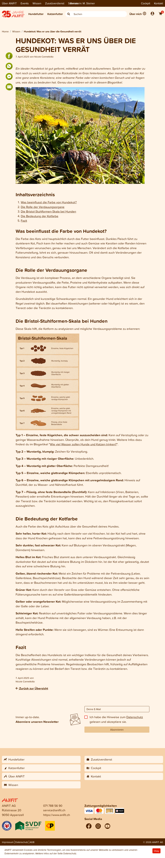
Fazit (24, 220)
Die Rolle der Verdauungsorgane (42, 207)
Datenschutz (134, 717)
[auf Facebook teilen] (9, 55)
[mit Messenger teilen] (9, 76)
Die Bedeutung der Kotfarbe (39, 216)
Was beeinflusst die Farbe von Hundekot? (49, 202)
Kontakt (158, 3)
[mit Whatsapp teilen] (9, 66)
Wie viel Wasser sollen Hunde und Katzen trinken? (83, 444)
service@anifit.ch (54, 810)
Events (25, 3)
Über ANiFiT (9, 3)
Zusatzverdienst (54, 3)
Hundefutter (36, 14)
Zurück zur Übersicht (33, 688)
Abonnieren (117, 729)
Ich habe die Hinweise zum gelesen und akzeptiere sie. (116, 719)
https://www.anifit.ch (56, 815)
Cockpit (145, 3)
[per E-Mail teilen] (9, 86)
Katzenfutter (55, 14)
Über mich (135, 14)
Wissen (37, 3)
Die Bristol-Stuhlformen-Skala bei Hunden (48, 211)
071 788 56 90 (52, 805)
